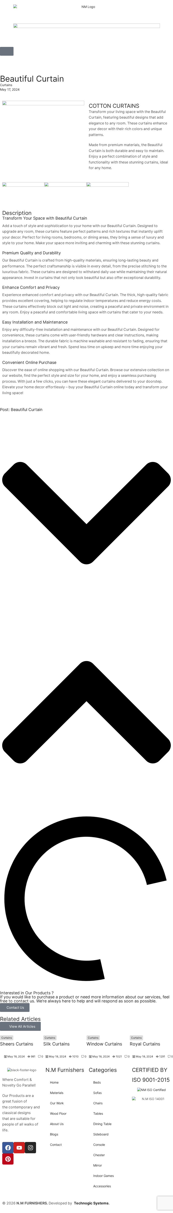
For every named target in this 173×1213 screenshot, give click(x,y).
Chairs (97, 1103)
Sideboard (101, 1134)
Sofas (97, 1093)
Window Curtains (104, 1044)
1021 (119, 1056)
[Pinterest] (8, 1159)
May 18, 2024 (16, 1056)
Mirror (97, 1165)
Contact (56, 1144)
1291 (162, 1056)
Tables (98, 1113)
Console (99, 1144)
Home (54, 1082)
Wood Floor (58, 1113)
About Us (57, 1124)
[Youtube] (19, 1147)
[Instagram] (30, 1147)
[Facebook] (8, 1147)
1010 (75, 1056)
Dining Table (102, 1124)
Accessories (102, 1186)
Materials (56, 1093)
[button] (7, 51)
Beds (97, 1082)
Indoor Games (103, 1176)
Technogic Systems (91, 1203)
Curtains (6, 85)
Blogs (54, 1134)
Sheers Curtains (16, 1044)
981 (33, 1056)
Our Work (57, 1103)
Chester (99, 1155)
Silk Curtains (56, 1044)
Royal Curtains (145, 1044)
